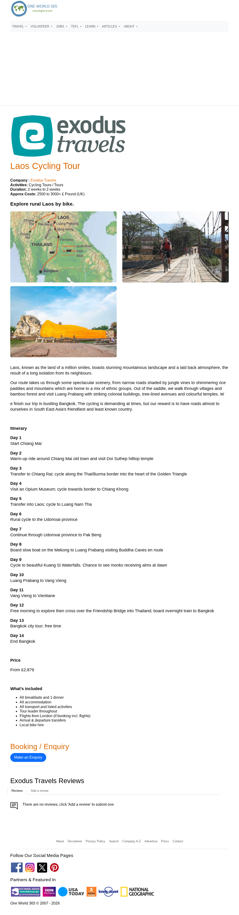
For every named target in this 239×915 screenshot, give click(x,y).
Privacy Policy (95, 841)
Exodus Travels (43, 180)
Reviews (17, 790)
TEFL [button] (75, 26)
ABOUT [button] (129, 26)
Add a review (39, 790)
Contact (178, 841)
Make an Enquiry (28, 757)
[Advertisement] (119, 66)
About (60, 841)
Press (165, 841)
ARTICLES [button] (110, 26)
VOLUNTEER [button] (40, 26)
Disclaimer (75, 841)
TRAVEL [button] (18, 26)
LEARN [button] (90, 26)
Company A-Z (131, 841)
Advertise (150, 841)
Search (114, 841)
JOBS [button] (60, 26)
